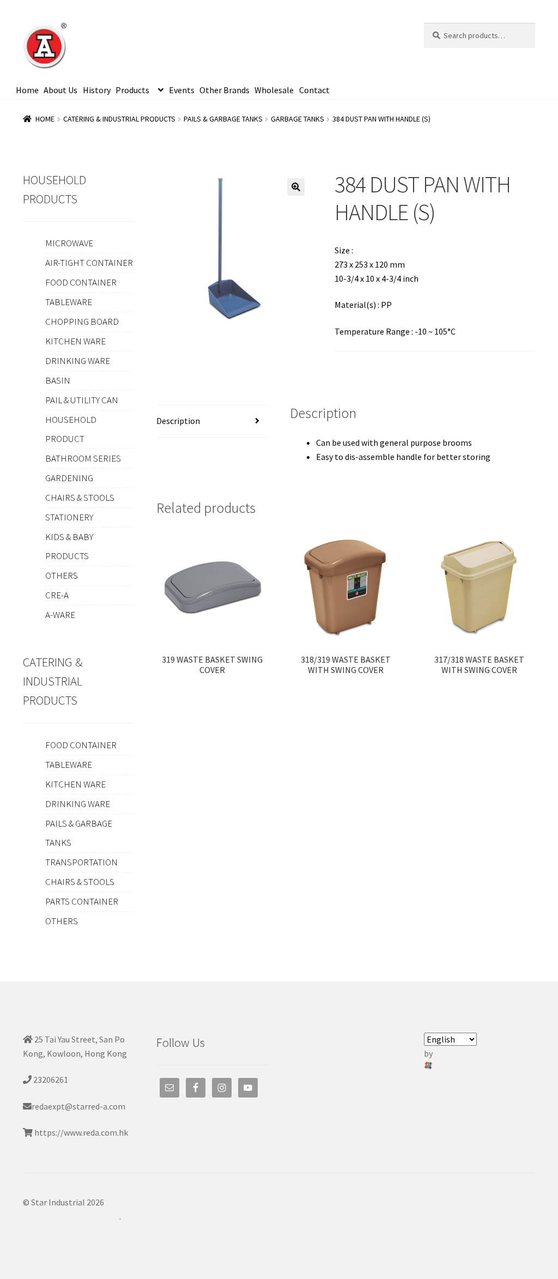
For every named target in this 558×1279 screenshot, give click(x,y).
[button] (296, 187)
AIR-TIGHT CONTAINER (89, 263)
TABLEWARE (68, 302)
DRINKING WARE (77, 361)
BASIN (57, 380)
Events (182, 89)
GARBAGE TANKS (297, 119)
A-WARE (60, 615)
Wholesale (274, 89)
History (97, 89)
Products (132, 89)
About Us (60, 89)
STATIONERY (69, 517)
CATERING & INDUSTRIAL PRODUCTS (119, 119)
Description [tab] (178, 420)
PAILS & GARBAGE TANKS (223, 119)
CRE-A (57, 595)
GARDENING (69, 478)
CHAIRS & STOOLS (79, 498)
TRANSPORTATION (81, 862)
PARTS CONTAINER (81, 901)
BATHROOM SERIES (83, 458)
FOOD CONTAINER (81, 282)
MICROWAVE (69, 243)
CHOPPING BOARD (82, 322)
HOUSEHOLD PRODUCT (70, 429)
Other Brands (224, 89)
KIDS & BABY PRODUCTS (69, 546)
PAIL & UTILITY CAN (81, 400)
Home (27, 89)
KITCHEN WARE (75, 341)
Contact (314, 89)
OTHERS (61, 575)
